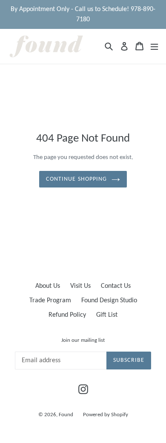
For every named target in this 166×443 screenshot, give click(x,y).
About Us (47, 286)
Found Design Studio (109, 300)
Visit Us (80, 286)
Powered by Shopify (105, 414)
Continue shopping (76, 179)
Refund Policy (67, 315)
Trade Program (50, 300)
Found (66, 414)
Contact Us (116, 286)
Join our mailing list (83, 340)
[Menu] (154, 46)
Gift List (106, 315)
